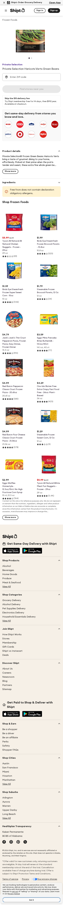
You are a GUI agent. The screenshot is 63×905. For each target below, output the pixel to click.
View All (6, 586)
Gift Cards (8, 647)
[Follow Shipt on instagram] (11, 842)
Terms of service (10, 879)
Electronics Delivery (13, 612)
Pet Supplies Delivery (13, 608)
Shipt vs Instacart (12, 651)
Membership (9, 643)
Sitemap (7, 689)
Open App (55, 2)
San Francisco (10, 767)
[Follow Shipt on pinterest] (18, 842)
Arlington (7, 798)
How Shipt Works (12, 634)
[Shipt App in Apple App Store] (11, 551)
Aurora (6, 802)
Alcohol (6, 566)
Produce (6, 578)
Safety (6, 746)
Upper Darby (9, 810)
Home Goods (9, 574)
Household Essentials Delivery (19, 617)
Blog (4, 681)
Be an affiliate (10, 737)
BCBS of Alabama (12, 836)
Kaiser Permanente (12, 832)
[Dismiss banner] (4, 2)
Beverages (8, 570)
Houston (7, 776)
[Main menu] (6, 11)
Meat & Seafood (11, 582)
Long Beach (9, 814)
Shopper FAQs (10, 750)
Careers (6, 673)
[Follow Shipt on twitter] (25, 842)
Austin (5, 763)
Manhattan (8, 780)
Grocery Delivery (11, 600)
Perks (5, 741)
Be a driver (8, 733)
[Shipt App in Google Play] (32, 551)
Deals (5, 655)
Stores (6, 638)
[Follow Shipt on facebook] (4, 842)
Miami (5, 772)
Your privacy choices (47, 879)
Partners (7, 685)
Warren (6, 806)
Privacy (25, 879)
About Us (7, 669)
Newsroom (8, 677)
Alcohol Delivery (11, 604)
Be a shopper (9, 729)
